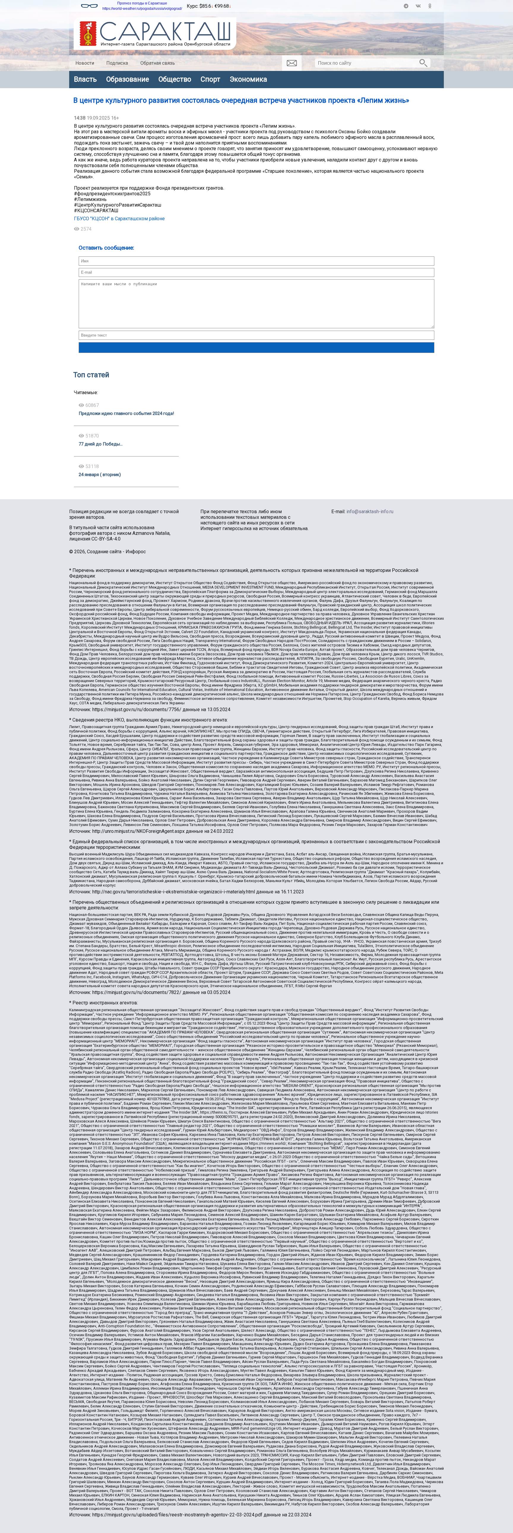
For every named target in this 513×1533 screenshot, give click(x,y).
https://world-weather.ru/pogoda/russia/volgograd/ (142, 9)
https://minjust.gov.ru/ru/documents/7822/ (136, 992)
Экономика (248, 79)
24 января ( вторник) (100, 474)
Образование (127, 79)
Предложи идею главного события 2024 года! (126, 413)
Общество (175, 79)
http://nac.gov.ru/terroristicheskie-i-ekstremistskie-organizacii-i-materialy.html (173, 892)
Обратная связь (157, 63)
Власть (85, 79)
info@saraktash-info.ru (369, 511)
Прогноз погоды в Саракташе (142, 3)
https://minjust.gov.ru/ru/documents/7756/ (136, 709)
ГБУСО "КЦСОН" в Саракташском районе (119, 218)
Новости (84, 63)
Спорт (210, 79)
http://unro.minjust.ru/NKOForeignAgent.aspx (138, 831)
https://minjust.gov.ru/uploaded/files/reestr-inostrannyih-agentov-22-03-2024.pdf (177, 1515)
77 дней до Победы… (101, 444)
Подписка (117, 63)
